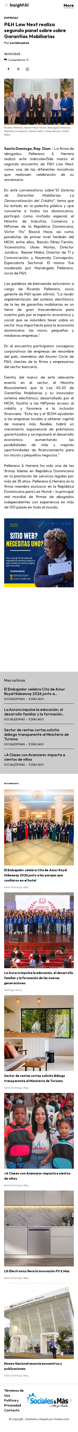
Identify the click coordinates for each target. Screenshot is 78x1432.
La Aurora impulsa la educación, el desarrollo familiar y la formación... (34, 711)
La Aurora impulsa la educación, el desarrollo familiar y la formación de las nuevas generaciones (38, 978)
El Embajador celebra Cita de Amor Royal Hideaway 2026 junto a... (34, 691)
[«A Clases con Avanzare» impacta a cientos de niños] (39, 1131)
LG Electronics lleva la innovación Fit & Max (36, 1271)
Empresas (11, 17)
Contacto (12, 1410)
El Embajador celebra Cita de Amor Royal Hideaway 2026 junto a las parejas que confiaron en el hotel (35, 875)
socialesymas (19, 43)
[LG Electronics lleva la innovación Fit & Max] (39, 1228)
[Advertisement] (39, 627)
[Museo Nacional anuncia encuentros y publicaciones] (39, 1321)
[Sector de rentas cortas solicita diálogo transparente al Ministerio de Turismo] (39, 1033)
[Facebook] (8, 69)
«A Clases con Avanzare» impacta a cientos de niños (34, 757)
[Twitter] (18, 69)
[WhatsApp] (27, 69)
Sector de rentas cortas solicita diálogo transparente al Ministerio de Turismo (36, 734)
